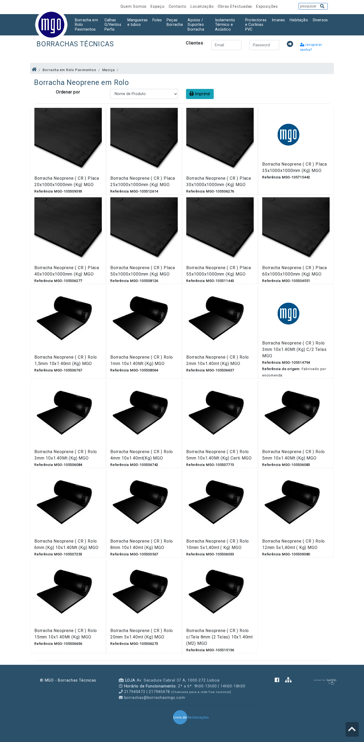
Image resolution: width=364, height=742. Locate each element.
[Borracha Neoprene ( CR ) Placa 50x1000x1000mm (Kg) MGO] (144, 230)
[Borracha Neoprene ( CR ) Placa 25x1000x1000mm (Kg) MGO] (144, 141)
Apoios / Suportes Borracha (196, 25)
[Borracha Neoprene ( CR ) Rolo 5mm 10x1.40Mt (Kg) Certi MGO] (220, 414)
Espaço (158, 6)
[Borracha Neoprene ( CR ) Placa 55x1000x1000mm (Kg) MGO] (220, 230)
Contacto (178, 6)
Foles (157, 20)
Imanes (278, 20)
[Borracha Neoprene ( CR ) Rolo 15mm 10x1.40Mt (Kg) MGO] (68, 593)
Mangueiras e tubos (137, 22)
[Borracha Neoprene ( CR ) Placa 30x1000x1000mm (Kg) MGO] (220, 141)
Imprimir (202, 93)
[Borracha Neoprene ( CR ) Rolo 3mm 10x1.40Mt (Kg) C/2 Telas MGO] (289, 312)
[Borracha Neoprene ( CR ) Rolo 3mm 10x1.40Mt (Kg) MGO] (68, 414)
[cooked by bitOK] (325, 681)
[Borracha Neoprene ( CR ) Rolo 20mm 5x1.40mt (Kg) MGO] (144, 593)
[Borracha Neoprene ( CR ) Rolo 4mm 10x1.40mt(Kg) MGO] (144, 414)
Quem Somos (134, 6)
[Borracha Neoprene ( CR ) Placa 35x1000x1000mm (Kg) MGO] (289, 134)
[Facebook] (280, 680)
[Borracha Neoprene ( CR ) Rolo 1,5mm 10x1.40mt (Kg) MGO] (68, 320)
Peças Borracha (175, 22)
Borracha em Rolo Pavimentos (86, 25)
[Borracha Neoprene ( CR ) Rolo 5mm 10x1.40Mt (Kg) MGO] (296, 414)
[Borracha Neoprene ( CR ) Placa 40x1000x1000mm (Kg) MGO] (68, 230)
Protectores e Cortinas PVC (255, 25)
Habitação (299, 20)
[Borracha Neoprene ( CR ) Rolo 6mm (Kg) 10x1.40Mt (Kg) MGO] (68, 504)
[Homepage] (34, 69)
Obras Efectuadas (235, 6)
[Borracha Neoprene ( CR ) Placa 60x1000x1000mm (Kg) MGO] (296, 230)
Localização (203, 6)
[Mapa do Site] (288, 680)
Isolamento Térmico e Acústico (225, 25)
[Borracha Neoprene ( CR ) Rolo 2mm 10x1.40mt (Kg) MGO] (220, 320)
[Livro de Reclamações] (190, 717)
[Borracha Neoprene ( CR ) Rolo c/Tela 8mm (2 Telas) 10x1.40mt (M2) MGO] (220, 593)
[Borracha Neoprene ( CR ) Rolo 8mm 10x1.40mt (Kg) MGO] (144, 504)
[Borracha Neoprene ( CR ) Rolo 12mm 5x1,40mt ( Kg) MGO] (296, 504)
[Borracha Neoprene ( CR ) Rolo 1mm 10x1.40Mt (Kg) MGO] (144, 320)
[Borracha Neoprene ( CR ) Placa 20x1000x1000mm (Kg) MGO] (68, 141)
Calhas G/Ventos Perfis (112, 25)
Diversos (320, 20)
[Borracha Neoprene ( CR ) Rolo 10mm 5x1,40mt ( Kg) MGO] (220, 504)
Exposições (267, 6)
